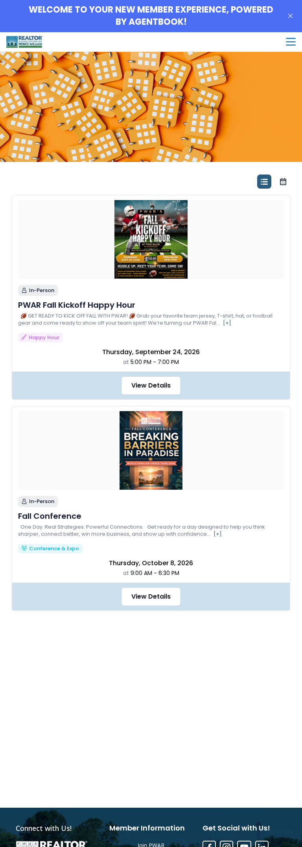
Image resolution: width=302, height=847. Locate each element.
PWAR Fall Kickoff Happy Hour (76, 305)
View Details (151, 385)
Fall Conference (49, 516)
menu (291, 42)
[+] (227, 323)
